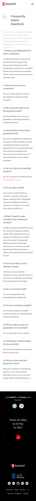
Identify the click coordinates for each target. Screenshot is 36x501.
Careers (22, 490)
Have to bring (18, 423)
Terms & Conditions (14, 494)
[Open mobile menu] (32, 4)
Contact (25, 494)
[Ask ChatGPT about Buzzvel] (14, 406)
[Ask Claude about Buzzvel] (21, 406)
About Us (9, 490)
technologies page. (12, 352)
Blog (16, 490)
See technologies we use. (12, 180)
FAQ (28, 490)
